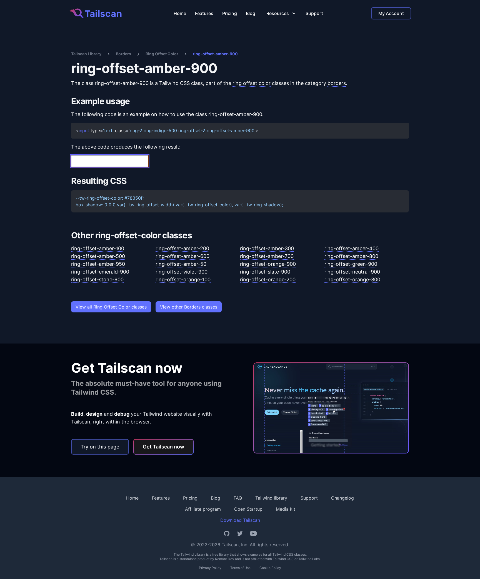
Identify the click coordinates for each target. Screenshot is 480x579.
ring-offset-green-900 (350, 264)
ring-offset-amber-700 (267, 256)
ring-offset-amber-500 (98, 256)
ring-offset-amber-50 (181, 264)
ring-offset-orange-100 (183, 279)
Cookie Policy (270, 568)
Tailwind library (271, 498)
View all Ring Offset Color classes (111, 307)
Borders (123, 53)
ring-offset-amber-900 (215, 53)
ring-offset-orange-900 (268, 264)
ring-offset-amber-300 (267, 248)
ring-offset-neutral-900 (352, 272)
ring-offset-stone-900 (97, 279)
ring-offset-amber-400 (351, 248)
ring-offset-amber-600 (182, 256)
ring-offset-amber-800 (351, 256)
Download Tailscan (240, 520)
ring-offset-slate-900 (265, 272)
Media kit (285, 509)
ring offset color (251, 83)
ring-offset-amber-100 (97, 248)
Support (314, 13)
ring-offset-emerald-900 (100, 272)
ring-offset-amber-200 (182, 248)
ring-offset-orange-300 (352, 279)
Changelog (342, 498)
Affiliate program (203, 509)
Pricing (229, 13)
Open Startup (248, 509)
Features (204, 13)
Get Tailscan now (163, 447)
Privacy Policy (210, 568)
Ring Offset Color (162, 53)
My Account (391, 13)
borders (337, 83)
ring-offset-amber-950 (98, 264)
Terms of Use (240, 568)
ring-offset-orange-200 (268, 279)
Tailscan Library (86, 53)
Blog (250, 13)
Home (180, 13)
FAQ (238, 498)
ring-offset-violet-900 (182, 272)
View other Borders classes (188, 307)
